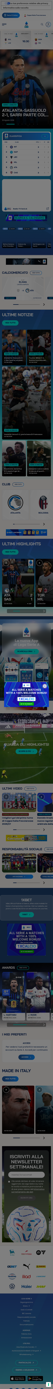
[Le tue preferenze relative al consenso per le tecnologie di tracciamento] (48, 1384)
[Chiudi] (45, 686)
